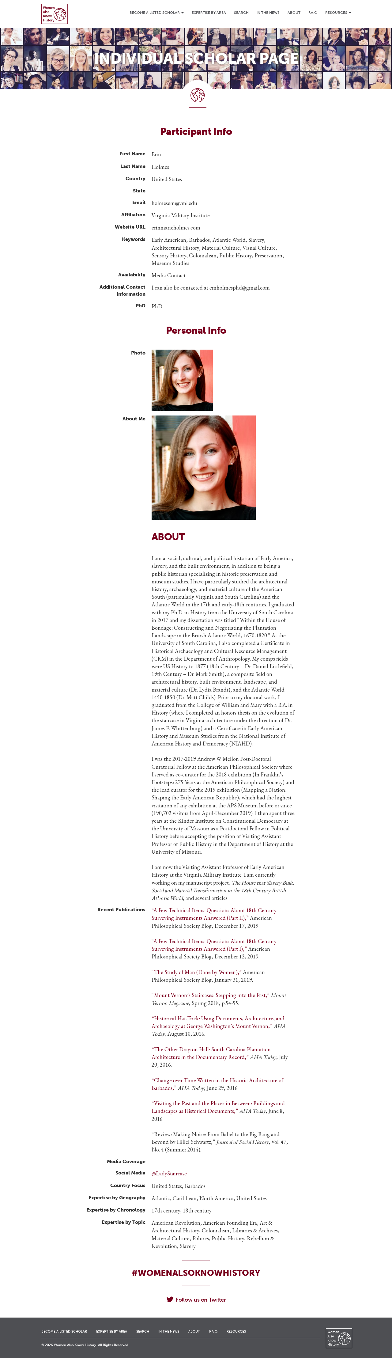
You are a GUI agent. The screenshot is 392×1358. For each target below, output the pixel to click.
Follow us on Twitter (201, 1299)
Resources (336, 12)
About (294, 12)
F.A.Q (312, 12)
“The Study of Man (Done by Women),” (197, 972)
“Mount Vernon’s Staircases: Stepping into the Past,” (211, 995)
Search (241, 12)
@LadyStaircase (169, 1173)
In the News (268, 12)
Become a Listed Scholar (155, 12)
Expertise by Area (209, 12)
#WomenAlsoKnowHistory (196, 1273)
